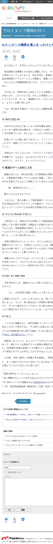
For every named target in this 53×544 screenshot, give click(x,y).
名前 (6, 467)
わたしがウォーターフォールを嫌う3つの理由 (24, 445)
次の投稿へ (24, 401)
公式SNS (15, 542)
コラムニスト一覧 (27, 18)
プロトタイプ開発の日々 (39, 23)
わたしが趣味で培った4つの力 (18, 441)
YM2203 (37, 382)
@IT (2, 23)
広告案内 (23, 542)
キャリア (6, 51)
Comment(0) (40, 393)
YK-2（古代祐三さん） (15, 334)
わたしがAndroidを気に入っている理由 (21, 436)
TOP (4, 2)
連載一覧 (14, 2)
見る (14, 59)
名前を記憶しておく (14, 472)
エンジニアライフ (17, 9)
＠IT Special (27, 2)
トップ (8, 18)
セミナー (39, 2)
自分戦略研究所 (11, 23)
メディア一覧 (6, 542)
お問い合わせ (32, 542)
